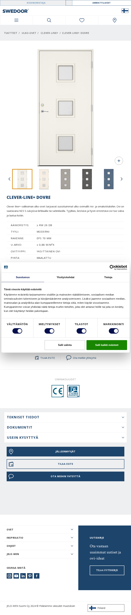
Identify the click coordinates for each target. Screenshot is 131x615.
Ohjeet (11, 545)
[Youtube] (16, 576)
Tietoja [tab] (108, 277)
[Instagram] (9, 576)
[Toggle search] (49, 20)
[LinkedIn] (23, 576)
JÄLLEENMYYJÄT (65, 451)
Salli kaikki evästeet (106, 344)
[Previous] (9, 179)
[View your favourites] (82, 20)
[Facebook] (36, 576)
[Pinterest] (30, 576)
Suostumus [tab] (23, 277)
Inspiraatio (15, 537)
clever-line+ (49, 33)
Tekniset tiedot (23, 417)
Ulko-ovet (29, 33)
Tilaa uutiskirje (107, 570)
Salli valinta (65, 344)
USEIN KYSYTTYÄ (22, 437)
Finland (101, 608)
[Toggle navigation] (16, 20)
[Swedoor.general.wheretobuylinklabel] (114, 20)
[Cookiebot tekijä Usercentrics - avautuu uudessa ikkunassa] (112, 267)
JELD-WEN (13, 554)
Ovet (10, 529)
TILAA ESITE (47, 357)
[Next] (121, 179)
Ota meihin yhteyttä (84, 357)
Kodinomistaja (36, 2)
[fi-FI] (125, 10)
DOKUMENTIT (19, 427)
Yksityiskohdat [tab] (65, 277)
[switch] (49, 331)
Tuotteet (10, 33)
